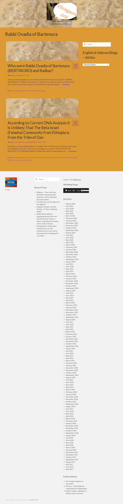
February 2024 (71, 276)
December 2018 (72, 426)
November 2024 (72, 254)
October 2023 (71, 286)
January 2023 (71, 308)
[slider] (85, 190)
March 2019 (70, 419)
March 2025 (70, 245)
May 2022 (69, 327)
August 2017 (70, 462)
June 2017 (70, 467)
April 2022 (69, 329)
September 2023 (72, 288)
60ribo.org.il (67, 24)
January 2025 (71, 250)
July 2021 (69, 351)
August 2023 (70, 291)
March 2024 (70, 274)
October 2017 (71, 457)
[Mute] (82, 190)
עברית (7, 190)
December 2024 (72, 252)
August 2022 (70, 320)
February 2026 (71, 218)
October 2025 (71, 228)
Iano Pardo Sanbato (42, 157)
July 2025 (69, 235)
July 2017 (69, 464)
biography (17, 90)
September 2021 (72, 346)
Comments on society (22, 142)
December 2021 (72, 339)
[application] (76, 190)
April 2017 (69, 469)
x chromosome (19, 160)
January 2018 (71, 450)
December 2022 (72, 310)
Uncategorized (20, 75)
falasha (30, 157)
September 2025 (72, 230)
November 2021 (72, 341)
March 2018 (70, 447)
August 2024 (70, 262)
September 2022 (72, 317)
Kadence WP (34, 500)
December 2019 (72, 397)
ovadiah (23, 90)
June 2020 (70, 382)
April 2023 (69, 300)
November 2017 (72, 455)
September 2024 (72, 259)
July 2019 (69, 409)
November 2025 (72, 225)
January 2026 (71, 221)
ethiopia (17, 157)
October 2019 (71, 402)
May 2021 (69, 356)
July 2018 (69, 438)
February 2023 (71, 305)
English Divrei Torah (35, 142)
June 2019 (70, 411)
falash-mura (24, 157)
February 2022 (71, 334)
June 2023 (70, 295)
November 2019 (72, 399)
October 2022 (71, 315)
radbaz (43, 90)
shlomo (75, 157)
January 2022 (71, 336)
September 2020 (72, 375)
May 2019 (69, 414)
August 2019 (70, 406)
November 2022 (72, 312)
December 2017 (72, 452)
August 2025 (70, 233)
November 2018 (72, 428)
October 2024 (71, 257)
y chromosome (28, 160)
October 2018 (71, 431)
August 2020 (70, 378)
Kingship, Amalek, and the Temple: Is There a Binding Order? (47, 209)
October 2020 (71, 373)
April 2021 (69, 358)
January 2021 (71, 365)
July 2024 (69, 264)
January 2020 (71, 394)
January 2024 (71, 279)
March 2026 (70, 216)
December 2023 (72, 281)
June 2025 (70, 238)
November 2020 (72, 370)
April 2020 (69, 387)
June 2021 (70, 353)
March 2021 (70, 361)
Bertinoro (11, 90)
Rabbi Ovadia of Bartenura (33, 90)
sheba (71, 157)
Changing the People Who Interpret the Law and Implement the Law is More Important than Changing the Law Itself (47, 231)
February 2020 (71, 392)
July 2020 (69, 380)
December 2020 (72, 368)
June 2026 (70, 209)
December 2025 (72, 223)
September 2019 (72, 404)
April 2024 (69, 271)
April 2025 (69, 242)
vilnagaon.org (67, 21)
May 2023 (69, 298)
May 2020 (69, 385)
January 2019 (71, 423)
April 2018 (69, 445)
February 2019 (71, 421)
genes (34, 157)
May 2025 (69, 240)
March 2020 (70, 390)
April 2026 (69, 213)
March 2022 (70, 332)
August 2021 (70, 349)
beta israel (12, 157)
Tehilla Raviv (11, 160)
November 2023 (72, 283)
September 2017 (72, 460)
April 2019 (69, 416)
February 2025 (71, 247)
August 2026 (70, 204)
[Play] (66, 190)
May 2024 (69, 269)
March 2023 (70, 303)
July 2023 (69, 293)
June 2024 (70, 267)
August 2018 (70, 435)
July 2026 (69, 206)
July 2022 (69, 322)
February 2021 (71, 363)
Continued (66, 84)
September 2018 (72, 433)
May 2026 (69, 211)
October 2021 (71, 344)
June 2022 (70, 324)
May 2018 (69, 443)
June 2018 (70, 440)
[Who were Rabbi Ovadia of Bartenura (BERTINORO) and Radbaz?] (42, 51)
